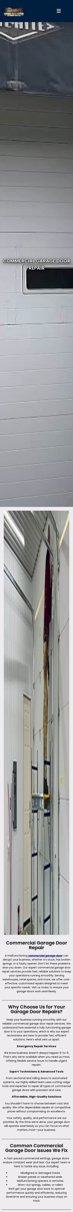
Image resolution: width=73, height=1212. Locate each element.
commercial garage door (45, 956)
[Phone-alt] (67, 366)
